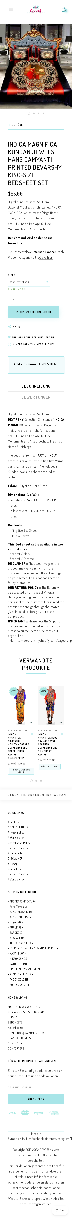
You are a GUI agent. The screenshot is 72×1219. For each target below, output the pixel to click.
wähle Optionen (49, 766)
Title (11, 275)
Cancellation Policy (19, 843)
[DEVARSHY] (36, 9)
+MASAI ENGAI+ (17, 953)
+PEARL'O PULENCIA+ (20, 974)
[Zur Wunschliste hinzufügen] (32, 734)
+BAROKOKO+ (16, 932)
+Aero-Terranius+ (18, 906)
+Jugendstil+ (15, 922)
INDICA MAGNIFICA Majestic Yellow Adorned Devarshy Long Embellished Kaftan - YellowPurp (18, 746)
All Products (15, 853)
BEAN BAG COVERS (19, 1038)
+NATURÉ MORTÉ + (19, 964)
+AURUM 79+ (15, 927)
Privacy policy (16, 832)
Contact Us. (14, 869)
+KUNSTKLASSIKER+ (20, 911)
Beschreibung (36, 386)
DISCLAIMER (15, 858)
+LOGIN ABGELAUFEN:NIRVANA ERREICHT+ (33, 948)
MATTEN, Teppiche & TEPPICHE (26, 1006)
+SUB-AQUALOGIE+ (19, 984)
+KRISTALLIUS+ (17, 938)
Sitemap (13, 863)
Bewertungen (36, 397)
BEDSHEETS (15, 1022)
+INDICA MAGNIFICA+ (17, 730)
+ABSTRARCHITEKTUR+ (22, 901)
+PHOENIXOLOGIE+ (19, 979)
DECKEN (13, 1017)
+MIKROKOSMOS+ (18, 958)
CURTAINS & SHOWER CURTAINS (27, 1012)
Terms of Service (18, 848)
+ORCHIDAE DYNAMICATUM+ (24, 969)
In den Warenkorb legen (21, 771)
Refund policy (16, 837)
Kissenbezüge (15, 1027)
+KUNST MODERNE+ (19, 917)
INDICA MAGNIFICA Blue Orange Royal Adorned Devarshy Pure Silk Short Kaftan (47, 744)
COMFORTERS (16, 1048)
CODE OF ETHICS (18, 827)
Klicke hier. (46, 257)
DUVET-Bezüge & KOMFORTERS (26, 1032)
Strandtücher (16, 1043)
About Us (13, 822)
